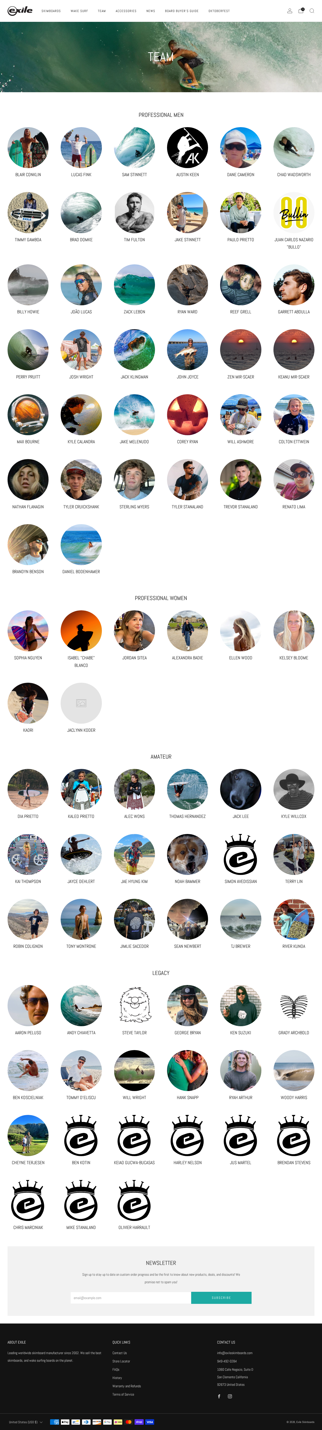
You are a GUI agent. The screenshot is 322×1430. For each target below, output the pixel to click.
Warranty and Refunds (126, 1386)
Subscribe (221, 1298)
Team (102, 11)
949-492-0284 (227, 1361)
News (150, 11)
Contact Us (119, 1353)
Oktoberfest (219, 11)
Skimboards (51, 11)
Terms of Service (123, 1394)
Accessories (126, 11)
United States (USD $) (23, 1422)
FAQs (115, 1369)
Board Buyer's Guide (182, 11)
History (117, 1377)
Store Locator (121, 1361)
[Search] (311, 10)
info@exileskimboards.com (235, 1353)
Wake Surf (79, 11)
